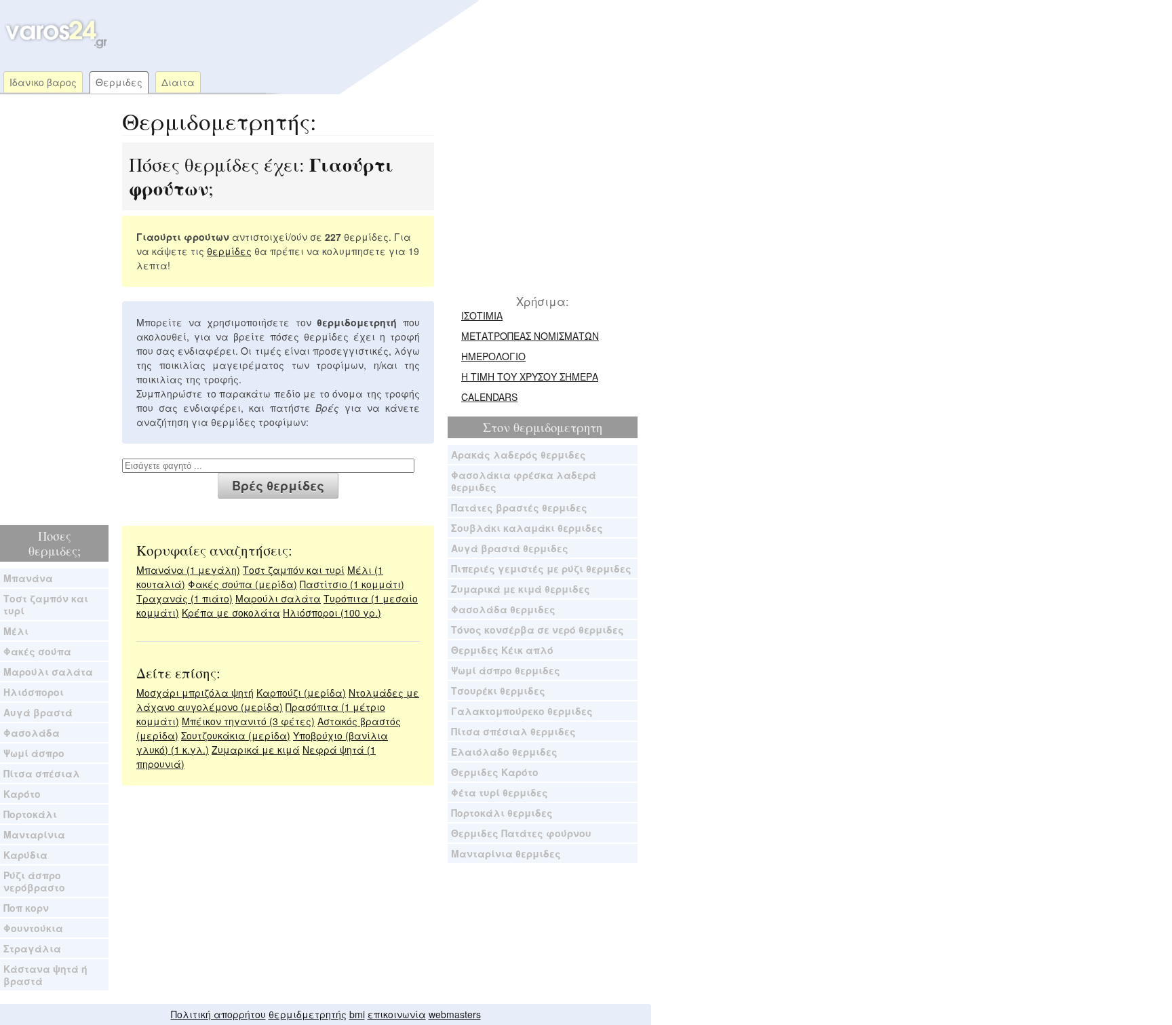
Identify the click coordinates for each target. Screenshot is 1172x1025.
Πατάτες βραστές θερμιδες (519, 507)
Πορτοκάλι (30, 814)
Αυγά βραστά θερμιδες (509, 548)
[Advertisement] (369, 33)
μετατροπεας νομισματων (530, 336)
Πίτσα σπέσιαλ (41, 773)
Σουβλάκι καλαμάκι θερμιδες (527, 528)
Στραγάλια (32, 948)
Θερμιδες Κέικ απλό (502, 650)
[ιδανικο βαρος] (54, 45)
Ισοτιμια (482, 315)
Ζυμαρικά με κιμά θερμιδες (520, 589)
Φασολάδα (31, 732)
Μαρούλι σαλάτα (48, 671)
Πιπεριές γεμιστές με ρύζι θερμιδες (541, 568)
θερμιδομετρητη (557, 427)
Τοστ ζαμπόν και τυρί (45, 604)
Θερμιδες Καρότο (495, 772)
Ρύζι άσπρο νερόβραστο (34, 881)
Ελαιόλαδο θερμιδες (504, 751)
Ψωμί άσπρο (33, 753)
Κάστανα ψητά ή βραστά (45, 975)
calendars (489, 397)
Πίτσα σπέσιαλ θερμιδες (513, 731)
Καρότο (22, 793)
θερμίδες (229, 251)
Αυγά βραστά (38, 712)
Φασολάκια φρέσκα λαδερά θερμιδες (523, 481)
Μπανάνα (28, 578)
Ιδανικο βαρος (43, 82)
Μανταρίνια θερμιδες (506, 853)
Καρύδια (25, 855)
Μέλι (15, 631)
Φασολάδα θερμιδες (503, 609)
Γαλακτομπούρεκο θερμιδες (522, 711)
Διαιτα (178, 82)
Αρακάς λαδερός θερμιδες (518, 454)
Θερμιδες (119, 82)
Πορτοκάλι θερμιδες (502, 812)
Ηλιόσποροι (33, 692)
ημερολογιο (493, 356)
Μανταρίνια (34, 834)
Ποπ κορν (26, 907)
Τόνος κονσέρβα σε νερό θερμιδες (537, 629)
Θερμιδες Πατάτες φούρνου (521, 833)
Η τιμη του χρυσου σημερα (529, 376)
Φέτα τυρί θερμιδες (499, 792)
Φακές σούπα (37, 651)
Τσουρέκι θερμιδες (498, 690)
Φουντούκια (33, 928)
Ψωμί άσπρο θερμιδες (505, 670)
